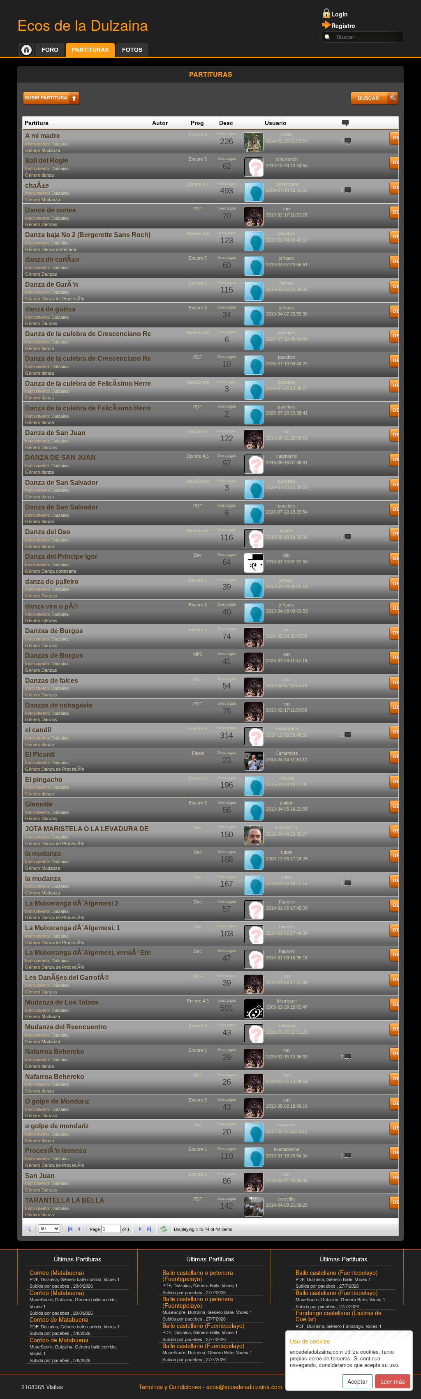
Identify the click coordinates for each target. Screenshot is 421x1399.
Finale (198, 753)
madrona (287, 1025)
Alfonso (286, 283)
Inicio (26, 50)
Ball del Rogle (46, 160)
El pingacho (43, 779)
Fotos (132, 49)
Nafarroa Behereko (54, 1051)
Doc (198, 555)
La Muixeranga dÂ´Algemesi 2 (71, 903)
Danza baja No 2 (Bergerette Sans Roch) (87, 234)
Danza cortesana (59, 249)
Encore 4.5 (198, 184)
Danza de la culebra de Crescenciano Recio (93, 333)
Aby (287, 555)
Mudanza (51, 150)
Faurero (287, 901)
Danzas (49, 224)
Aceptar (357, 1381)
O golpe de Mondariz (57, 1101)
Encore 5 (198, 134)
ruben (286, 852)
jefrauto (286, 258)
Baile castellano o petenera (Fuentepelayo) (197, 1275)
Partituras (90, 49)
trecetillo (286, 1198)
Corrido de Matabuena (59, 1319)
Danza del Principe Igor (61, 556)
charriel (286, 778)
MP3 (197, 654)
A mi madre (42, 135)
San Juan (40, 1175)
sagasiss (287, 1124)
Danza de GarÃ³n (51, 284)
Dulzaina (60, 143)
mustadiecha (286, 1149)
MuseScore (197, 233)
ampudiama (286, 728)
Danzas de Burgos (54, 630)
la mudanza (43, 853)
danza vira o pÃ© (52, 606)
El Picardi (40, 754)
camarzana (286, 184)
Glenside (39, 804)
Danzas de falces (51, 680)
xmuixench (287, 159)
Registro (343, 25)
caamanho (286, 456)
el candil (38, 729)
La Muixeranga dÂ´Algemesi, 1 (72, 927)
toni (286, 208)
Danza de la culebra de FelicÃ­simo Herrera (91, 383)
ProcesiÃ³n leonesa (55, 1150)
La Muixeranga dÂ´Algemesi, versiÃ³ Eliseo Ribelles (105, 952)
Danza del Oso (47, 531)
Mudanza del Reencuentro (66, 1026)
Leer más (392, 1381)
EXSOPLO (286, 827)
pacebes (286, 233)
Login (339, 14)
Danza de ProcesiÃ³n (63, 298)
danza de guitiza (50, 309)
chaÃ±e (37, 185)
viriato (287, 134)
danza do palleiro (52, 581)
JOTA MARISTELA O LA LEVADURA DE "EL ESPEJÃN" (112, 828)
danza (48, 175)
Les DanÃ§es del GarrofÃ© (67, 977)
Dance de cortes (50, 210)
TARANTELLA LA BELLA (64, 1200)
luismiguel (286, 1000)
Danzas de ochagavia (58, 705)
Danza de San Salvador (61, 482)
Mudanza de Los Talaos (62, 1002)
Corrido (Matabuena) (57, 1272)
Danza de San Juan (55, 432)
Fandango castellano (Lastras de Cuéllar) (339, 1316)
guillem (287, 802)
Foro (50, 49)
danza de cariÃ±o (52, 259)
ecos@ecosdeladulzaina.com (244, 1387)
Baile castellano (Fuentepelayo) (203, 1325)
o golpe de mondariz (57, 1125)
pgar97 (287, 530)
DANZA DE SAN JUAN (60, 457)
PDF (197, 208)
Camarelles (286, 753)
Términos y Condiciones (170, 1387)
